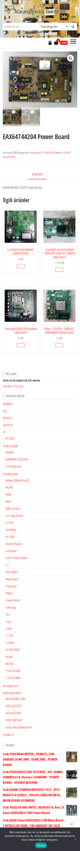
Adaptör (10, 452)
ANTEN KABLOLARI (15, 699)
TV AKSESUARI (10, 446)
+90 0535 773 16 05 (13, 386)
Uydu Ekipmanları (12, 693)
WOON (9, 663)
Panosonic (11, 586)
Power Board (35, 152)
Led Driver (11, 551)
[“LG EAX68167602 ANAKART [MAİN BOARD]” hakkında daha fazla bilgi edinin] (21, 266)
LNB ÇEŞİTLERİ (13, 706)
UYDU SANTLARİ (14, 720)
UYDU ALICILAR (13, 713)
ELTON (9, 522)
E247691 (67, 152)
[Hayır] (75, 839)
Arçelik (9, 487)
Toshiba (10, 642)
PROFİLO (7, 418)
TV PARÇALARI (48, 152)
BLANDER (8, 404)
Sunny (9, 628)
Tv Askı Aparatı (13, 466)
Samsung (10, 607)
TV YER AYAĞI (13, 649)
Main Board (12, 579)
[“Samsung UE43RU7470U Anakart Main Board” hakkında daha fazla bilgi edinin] (21, 345)
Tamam (41, 845)
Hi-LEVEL (10, 438)
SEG (8, 614)
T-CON (9, 635)
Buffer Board (13, 508)
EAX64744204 (9, 157)
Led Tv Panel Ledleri (17, 558)
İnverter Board (14, 544)
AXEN (8, 494)
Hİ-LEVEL (10, 536)
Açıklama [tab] (37, 174)
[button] (70, 58)
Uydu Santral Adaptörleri (19, 727)
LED (5, 411)
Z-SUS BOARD (13, 678)
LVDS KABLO (12, 572)
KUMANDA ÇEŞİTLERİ (17, 459)
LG (7, 565)
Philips (9, 593)
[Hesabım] (50, 42)
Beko (8, 501)
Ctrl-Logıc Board (14, 515)
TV (4, 432)
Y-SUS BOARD (13, 671)
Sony (8, 621)
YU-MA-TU (8, 735)
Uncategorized (10, 685)
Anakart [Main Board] (17, 480)
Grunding (10, 529)
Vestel (9, 657)
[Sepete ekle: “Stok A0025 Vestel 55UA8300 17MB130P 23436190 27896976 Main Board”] (59, 270)
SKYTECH (7, 425)
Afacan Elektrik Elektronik (40, 11)
